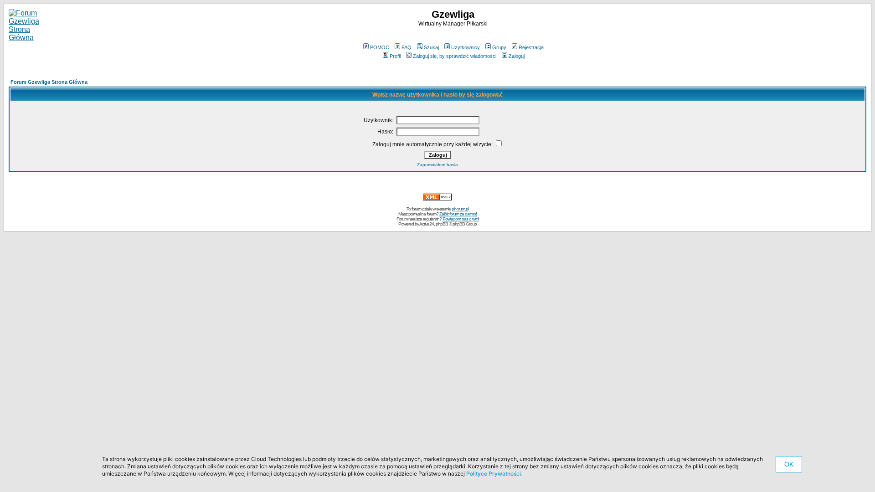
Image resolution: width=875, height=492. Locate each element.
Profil (395, 56)
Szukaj (431, 47)
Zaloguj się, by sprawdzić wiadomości (454, 56)
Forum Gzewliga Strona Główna (49, 82)
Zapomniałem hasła (437, 164)
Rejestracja (531, 47)
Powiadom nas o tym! (461, 218)
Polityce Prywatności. (494, 473)
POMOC (379, 47)
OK (788, 464)
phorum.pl (460, 208)
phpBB (442, 223)
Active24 (426, 223)
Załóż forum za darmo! (458, 213)
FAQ (406, 47)
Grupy (499, 47)
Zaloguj (517, 56)
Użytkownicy (465, 47)
